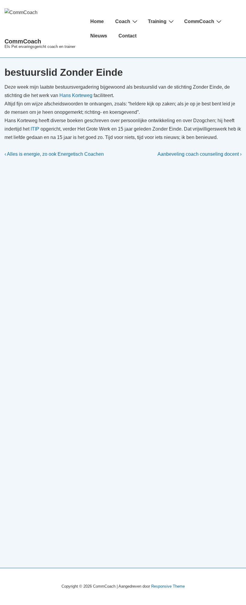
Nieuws (98, 35)
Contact (127, 35)
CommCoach (22, 41)
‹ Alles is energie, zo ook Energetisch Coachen (54, 154)
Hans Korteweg (75, 95)
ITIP (35, 128)
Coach (122, 21)
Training (157, 21)
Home (97, 21)
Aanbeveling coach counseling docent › (200, 154)
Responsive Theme (168, 586)
